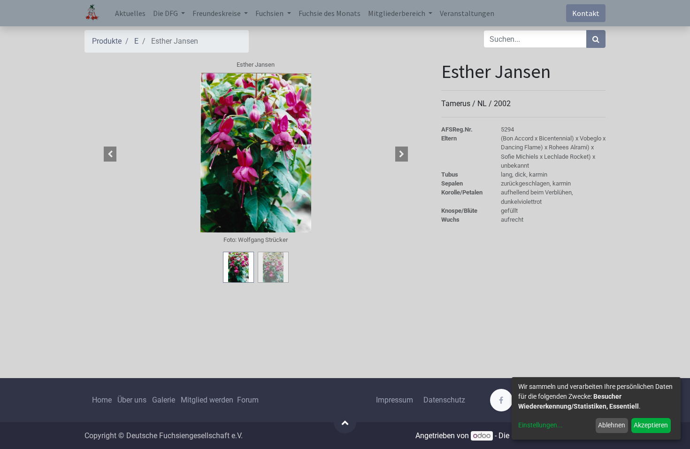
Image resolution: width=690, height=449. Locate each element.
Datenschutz (444, 399)
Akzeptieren (651, 425)
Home (102, 399)
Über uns (131, 399)
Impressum (394, 399)
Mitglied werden (208, 399)
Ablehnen (611, 425)
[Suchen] (596, 39)
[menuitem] (130, 13)
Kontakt (585, 13)
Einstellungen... (540, 425)
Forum (248, 399)
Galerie (163, 399)
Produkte (107, 41)
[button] (110, 154)
